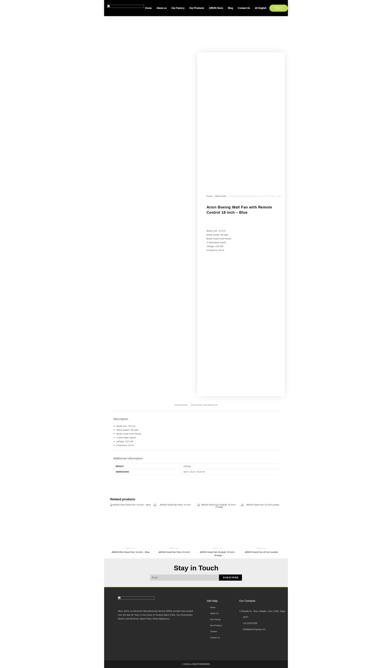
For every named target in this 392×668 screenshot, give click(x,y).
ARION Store (216, 8)
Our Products (196, 8)
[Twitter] (219, 648)
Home (148, 8)
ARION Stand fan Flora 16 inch (174, 552)
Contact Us (244, 8)
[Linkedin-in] (237, 648)
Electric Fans (220, 196)
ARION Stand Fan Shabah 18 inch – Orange (218, 554)
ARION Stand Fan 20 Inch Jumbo (261, 552)
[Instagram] (228, 648)
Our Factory (177, 8)
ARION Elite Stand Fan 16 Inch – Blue (131, 552)
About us (161, 8)
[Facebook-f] (210, 648)
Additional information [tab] (204, 405)
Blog (230, 8)
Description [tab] (181, 405)
